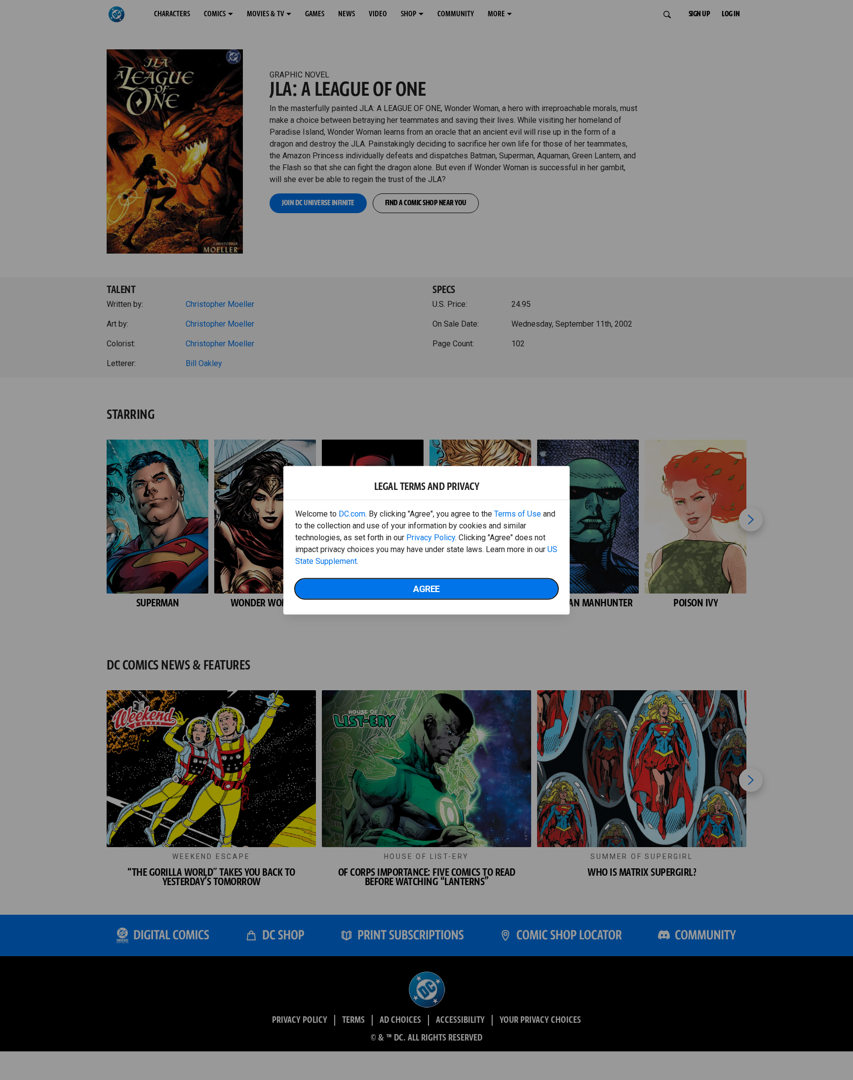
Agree (426, 588)
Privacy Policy (430, 537)
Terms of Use (517, 513)
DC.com (352, 513)
